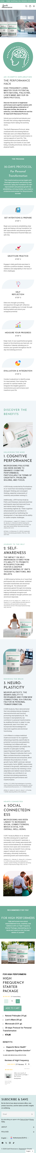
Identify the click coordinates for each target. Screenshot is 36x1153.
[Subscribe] (31, 1114)
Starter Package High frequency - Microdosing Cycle (8, 1083)
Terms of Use (24, 1119)
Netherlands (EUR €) (20, 1138)
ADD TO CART (13, 1008)
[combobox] (29, 1151)
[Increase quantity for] (18, 1001)
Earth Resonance (12, 1149)
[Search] (26, 6)
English (3, 1138)
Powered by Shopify (25, 1149)
